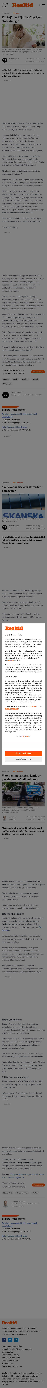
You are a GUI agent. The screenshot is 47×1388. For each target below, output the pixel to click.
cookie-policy (32, 706)
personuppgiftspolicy (11, 709)
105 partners (26, 736)
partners (11, 660)
